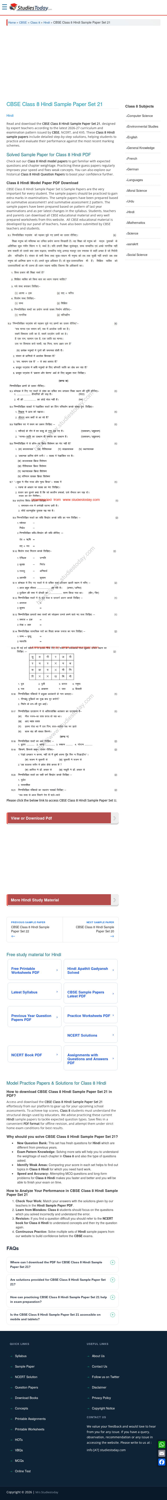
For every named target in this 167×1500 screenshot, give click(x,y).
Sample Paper (25, 1366)
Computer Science (140, 115)
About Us (98, 1356)
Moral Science (137, 190)
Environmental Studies (142, 126)
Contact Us (99, 1366)
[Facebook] (161, 1462)
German (133, 169)
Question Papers (26, 1387)
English (132, 137)
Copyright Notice (103, 1408)
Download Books (26, 1398)
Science (132, 233)
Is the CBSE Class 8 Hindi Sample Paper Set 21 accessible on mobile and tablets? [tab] (55, 1317)
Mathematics (136, 222)
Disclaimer (99, 1387)
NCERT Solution (26, 1377)
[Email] (161, 1453)
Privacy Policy (101, 1398)
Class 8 (35, 22)
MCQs (19, 1460)
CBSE (23, 22)
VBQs (19, 1450)
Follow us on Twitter (105, 1377)
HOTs (19, 1439)
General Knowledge (141, 148)
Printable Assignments (30, 1418)
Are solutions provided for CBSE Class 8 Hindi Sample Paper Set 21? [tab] (58, 1282)
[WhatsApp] (161, 1444)
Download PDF (108, 116)
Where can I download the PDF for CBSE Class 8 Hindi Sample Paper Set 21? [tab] (56, 1264)
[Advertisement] (83, 61)
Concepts (21, 1408)
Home (12, 22)
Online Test (23, 1471)
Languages (135, 180)
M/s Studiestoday (46, 1492)
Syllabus (21, 1356)
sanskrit (132, 244)
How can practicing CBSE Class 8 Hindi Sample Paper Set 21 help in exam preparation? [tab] (58, 1299)
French (132, 158)
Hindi (46, 22)
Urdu (130, 201)
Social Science (137, 254)
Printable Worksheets (29, 1429)
